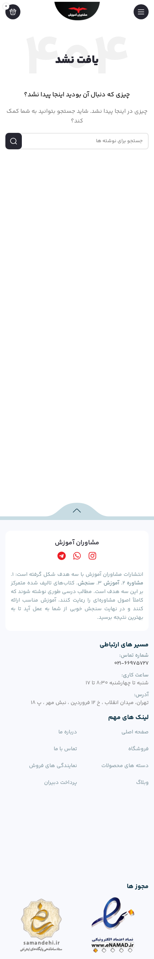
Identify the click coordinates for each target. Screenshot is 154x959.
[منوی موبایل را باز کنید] (141, 12)
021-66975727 (131, 663)
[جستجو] (13, 141)
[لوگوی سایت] (77, 12)
